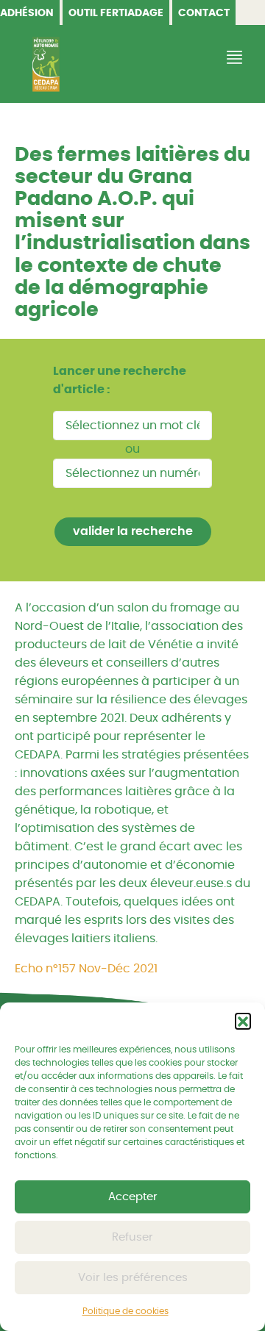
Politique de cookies (125, 1311)
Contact (204, 13)
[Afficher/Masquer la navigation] (232, 58)
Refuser (132, 1237)
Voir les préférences (133, 1277)
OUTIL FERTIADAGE (115, 13)
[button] (243, 1021)
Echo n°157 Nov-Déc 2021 (86, 969)
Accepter (133, 1196)
